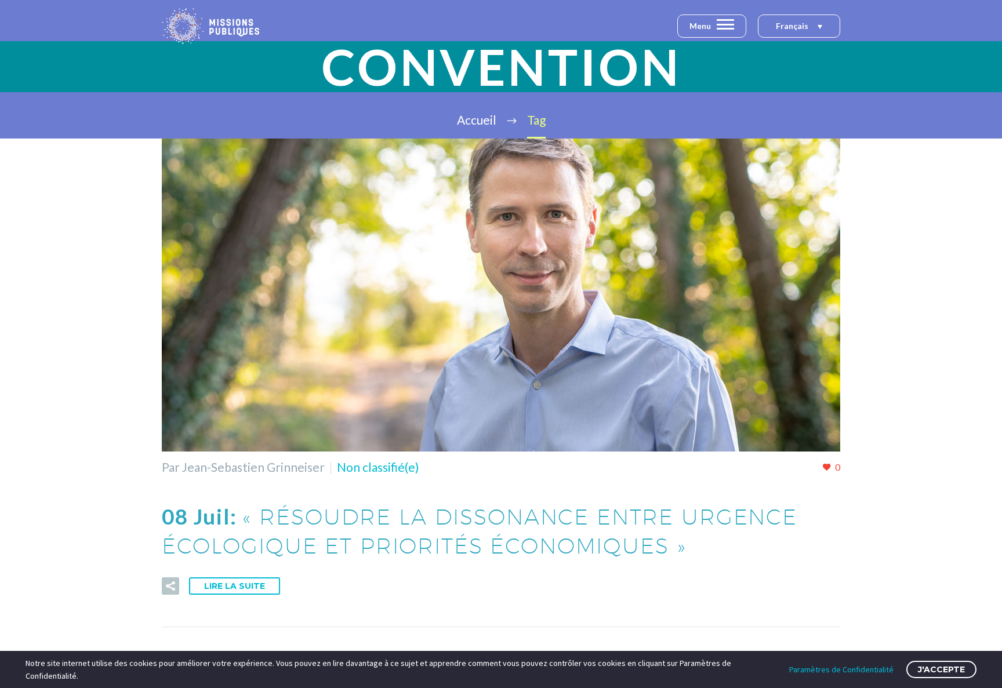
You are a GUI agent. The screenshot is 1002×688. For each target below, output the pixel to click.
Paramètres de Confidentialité (841, 669)
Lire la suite (234, 586)
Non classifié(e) (378, 467)
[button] (799, 26)
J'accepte (941, 669)
